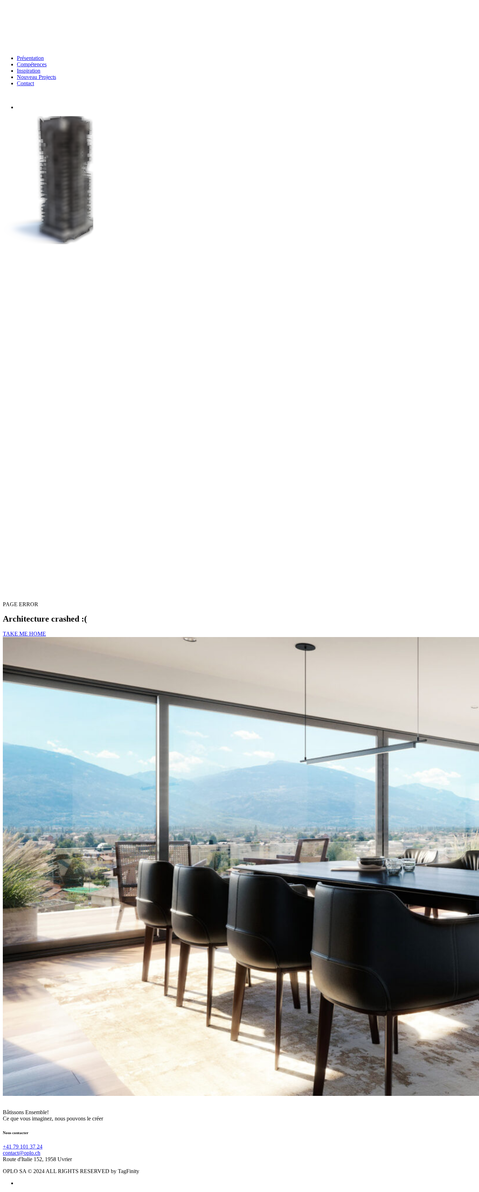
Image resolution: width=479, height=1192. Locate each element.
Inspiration (28, 71)
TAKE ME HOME (24, 634)
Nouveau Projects (36, 77)
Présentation (30, 58)
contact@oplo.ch (21, 1153)
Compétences (32, 64)
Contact (25, 83)
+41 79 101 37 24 (22, 1147)
